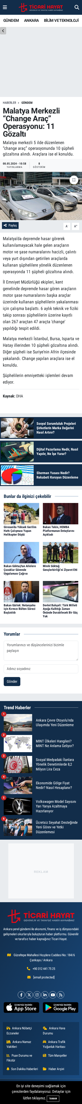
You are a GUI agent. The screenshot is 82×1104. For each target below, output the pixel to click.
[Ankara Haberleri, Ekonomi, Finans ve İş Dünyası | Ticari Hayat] (41, 7)
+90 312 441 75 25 (44, 969)
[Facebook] (21, 994)
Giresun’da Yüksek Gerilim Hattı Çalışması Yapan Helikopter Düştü (20, 530)
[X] (29, 994)
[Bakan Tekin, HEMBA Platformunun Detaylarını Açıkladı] (60, 513)
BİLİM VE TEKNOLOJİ (61, 20)
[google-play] (60, 1008)
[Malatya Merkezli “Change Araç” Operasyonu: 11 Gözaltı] (41, 196)
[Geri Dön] (3, 30)
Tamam (53, 1098)
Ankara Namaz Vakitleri (19, 1044)
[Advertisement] (41, 870)
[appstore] (21, 1008)
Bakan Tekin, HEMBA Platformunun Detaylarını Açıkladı (58, 530)
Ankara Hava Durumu (54, 1030)
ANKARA (31, 20)
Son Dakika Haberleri (24, 1069)
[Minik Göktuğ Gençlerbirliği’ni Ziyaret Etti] (60, 552)
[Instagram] (37, 994)
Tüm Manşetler (57, 1056)
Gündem (27, 102)
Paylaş (13, 225)
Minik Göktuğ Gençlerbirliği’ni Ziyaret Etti (60, 567)
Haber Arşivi (56, 1069)
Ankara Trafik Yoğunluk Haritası (54, 1044)
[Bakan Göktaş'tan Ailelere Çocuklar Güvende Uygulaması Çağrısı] (21, 552)
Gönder (12, 681)
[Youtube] (52, 994)
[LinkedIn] (45, 994)
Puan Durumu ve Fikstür (19, 1058)
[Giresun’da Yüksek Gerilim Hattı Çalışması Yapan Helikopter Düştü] (21, 513)
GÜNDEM (11, 20)
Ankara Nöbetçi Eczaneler (19, 1030)
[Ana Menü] (5, 7)
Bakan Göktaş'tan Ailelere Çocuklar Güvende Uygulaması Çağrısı (20, 569)
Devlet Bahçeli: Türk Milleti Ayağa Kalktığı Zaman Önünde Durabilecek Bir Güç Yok (60, 610)
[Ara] (77, 7)
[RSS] (60, 994)
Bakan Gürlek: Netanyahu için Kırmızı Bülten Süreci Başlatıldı (19, 608)
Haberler (9, 102)
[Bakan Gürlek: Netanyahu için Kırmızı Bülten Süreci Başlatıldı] (21, 591)
